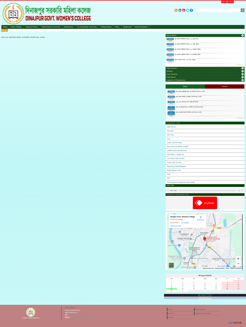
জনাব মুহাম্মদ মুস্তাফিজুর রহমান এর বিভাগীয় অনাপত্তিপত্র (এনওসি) (190, 91)
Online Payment (141, 27)
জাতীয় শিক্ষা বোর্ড (171, 127)
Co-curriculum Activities (86, 27)
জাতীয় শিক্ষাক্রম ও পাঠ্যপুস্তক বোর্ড (175, 155)
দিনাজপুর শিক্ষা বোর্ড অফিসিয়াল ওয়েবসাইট (177, 147)
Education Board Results (176, 166)
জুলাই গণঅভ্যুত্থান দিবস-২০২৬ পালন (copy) (185, 59)
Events (224, 86)
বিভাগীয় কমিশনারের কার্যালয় (174, 170)
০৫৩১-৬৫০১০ (72, 315)
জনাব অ (11, 30)
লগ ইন (230, 1)
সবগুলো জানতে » (240, 64)
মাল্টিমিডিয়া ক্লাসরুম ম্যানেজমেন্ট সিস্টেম (177, 151)
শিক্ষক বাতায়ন (170, 135)
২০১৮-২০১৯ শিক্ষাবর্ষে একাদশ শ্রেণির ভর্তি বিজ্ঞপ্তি (187, 102)
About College (16, 27)
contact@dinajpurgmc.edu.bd (81, 317)
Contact (170, 317)
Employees (127, 27)
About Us (171, 313)
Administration (31, 27)
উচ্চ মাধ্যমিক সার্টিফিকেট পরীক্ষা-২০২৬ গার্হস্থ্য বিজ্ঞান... (187, 39)
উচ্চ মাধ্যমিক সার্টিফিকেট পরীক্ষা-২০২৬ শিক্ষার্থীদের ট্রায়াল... (188, 54)
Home (5, 27)
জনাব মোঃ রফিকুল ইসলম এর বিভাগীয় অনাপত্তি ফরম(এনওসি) (189, 107)
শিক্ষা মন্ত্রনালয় (170, 131)
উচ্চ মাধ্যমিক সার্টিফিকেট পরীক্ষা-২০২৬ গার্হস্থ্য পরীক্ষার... (187, 44)
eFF (168, 178)
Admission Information (203, 313)
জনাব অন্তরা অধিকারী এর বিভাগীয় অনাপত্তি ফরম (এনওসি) (189, 96)
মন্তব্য (223, 1)
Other (117, 27)
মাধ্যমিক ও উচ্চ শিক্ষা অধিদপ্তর (174, 143)
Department (68, 27)
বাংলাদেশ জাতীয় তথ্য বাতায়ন (174, 162)
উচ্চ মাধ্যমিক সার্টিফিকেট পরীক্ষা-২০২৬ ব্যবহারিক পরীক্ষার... (188, 49)
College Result (106, 27)
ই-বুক (168, 139)
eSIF (168, 174)
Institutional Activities (51, 27)
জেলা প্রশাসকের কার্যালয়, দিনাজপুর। (176, 158)
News (185, 86)
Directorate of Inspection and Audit (181, 182)
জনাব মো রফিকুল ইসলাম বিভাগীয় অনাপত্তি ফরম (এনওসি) (189, 112)
